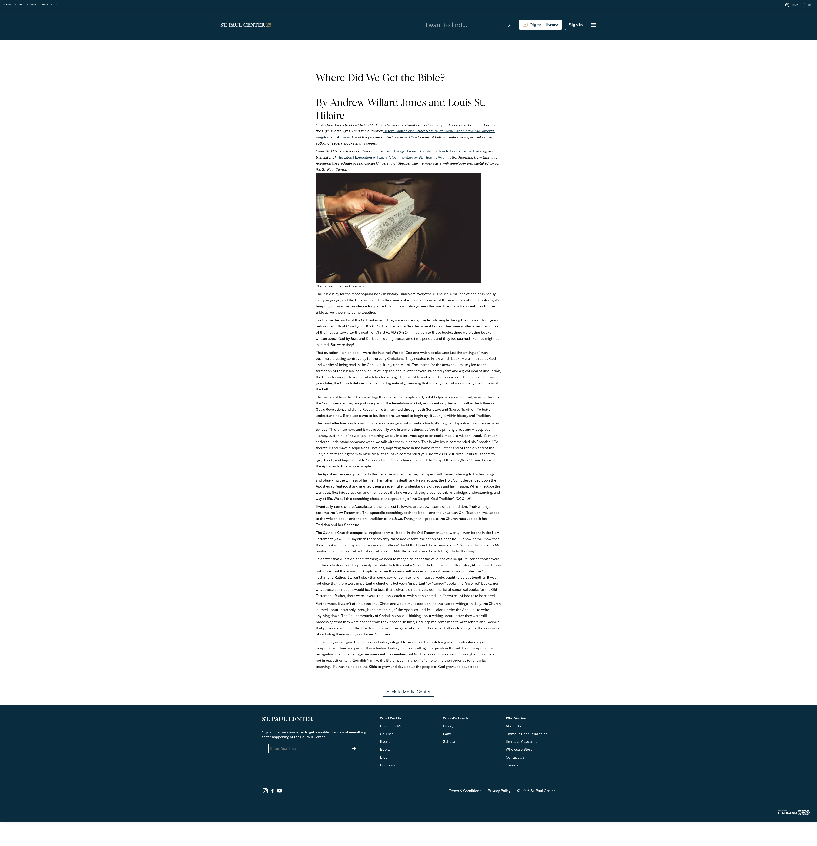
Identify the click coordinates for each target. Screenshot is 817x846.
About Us (513, 726)
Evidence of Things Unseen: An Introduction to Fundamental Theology (430, 151)
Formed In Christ (405, 137)
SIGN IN (791, 5)
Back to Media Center (408, 691)
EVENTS (7, 4)
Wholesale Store (519, 749)
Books (385, 749)
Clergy (448, 726)
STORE (18, 4)
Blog (383, 757)
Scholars (450, 741)
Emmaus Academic (521, 741)
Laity (447, 734)
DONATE (44, 4)
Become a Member (395, 726)
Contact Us (515, 757)
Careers (512, 765)
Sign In (576, 24)
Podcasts (387, 765)
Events (385, 741)
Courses (386, 734)
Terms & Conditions (465, 791)
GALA (54, 4)
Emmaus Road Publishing (526, 734)
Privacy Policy (499, 791)
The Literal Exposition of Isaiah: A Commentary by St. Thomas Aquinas (394, 157)
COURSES (31, 4)
